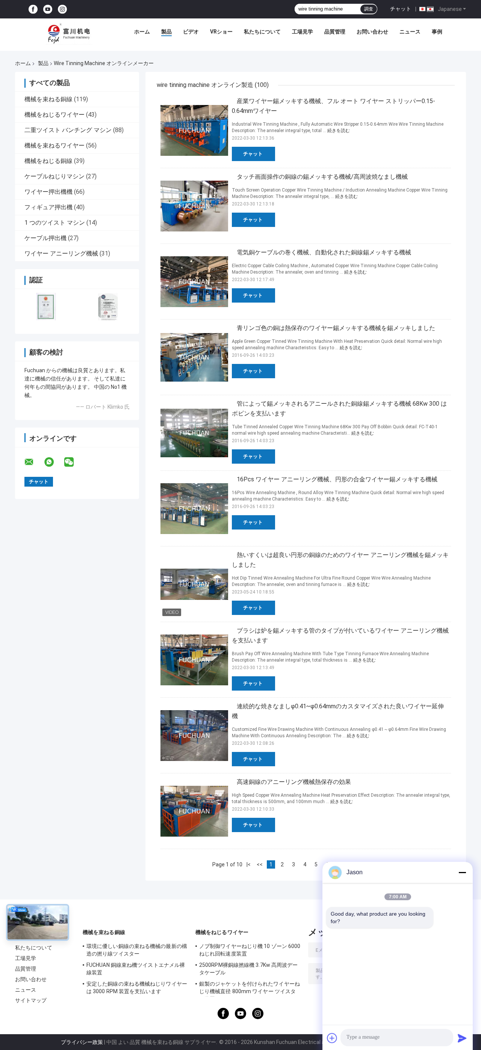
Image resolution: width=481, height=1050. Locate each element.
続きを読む (338, 130)
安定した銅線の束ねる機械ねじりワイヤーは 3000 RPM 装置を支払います (136, 987)
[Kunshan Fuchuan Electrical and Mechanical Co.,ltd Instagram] (62, 9)
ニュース (409, 32)
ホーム (142, 32)
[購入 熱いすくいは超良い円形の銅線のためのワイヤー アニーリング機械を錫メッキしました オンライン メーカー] (194, 584)
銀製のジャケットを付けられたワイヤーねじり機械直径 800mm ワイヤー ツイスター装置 (249, 989)
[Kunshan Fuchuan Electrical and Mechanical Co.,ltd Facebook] (33, 9)
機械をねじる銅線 (48, 160)
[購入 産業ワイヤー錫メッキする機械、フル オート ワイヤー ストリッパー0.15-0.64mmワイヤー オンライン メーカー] (194, 130)
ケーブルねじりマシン (54, 176)
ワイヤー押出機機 (48, 191)
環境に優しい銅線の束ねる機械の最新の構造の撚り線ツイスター (136, 950)
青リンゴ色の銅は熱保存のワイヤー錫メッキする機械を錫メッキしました (336, 328)
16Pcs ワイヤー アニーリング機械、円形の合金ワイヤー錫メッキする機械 (337, 479)
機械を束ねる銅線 (48, 99)
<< (260, 864)
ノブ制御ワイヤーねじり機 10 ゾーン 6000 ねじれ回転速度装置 (249, 950)
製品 (166, 32)
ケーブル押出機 (45, 238)
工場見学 (302, 32)
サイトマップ (31, 1000)
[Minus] (462, 872)
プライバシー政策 (82, 1042)
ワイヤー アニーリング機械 (61, 253)
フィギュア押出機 (48, 207)
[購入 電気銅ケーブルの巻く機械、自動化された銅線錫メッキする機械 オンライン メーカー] (194, 281)
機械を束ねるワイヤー (54, 145)
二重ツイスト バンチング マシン (68, 130)
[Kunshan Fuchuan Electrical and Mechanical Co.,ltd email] (33, 462)
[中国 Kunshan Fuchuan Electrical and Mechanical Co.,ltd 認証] (46, 306)
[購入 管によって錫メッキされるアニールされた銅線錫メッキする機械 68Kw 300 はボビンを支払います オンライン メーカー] (194, 433)
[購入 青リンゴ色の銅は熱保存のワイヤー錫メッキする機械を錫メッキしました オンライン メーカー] (194, 357)
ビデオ (191, 32)
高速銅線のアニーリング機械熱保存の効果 (294, 781)
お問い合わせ (372, 32)
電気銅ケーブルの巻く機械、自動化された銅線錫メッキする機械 (324, 252)
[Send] (462, 1038)
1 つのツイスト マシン (54, 222)
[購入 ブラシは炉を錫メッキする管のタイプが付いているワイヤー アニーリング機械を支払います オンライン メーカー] (194, 660)
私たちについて (262, 32)
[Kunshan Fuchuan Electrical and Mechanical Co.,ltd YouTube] (47, 9)
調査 (368, 9)
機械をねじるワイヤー (54, 114)
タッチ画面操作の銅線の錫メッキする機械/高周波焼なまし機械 (322, 176)
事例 (437, 32)
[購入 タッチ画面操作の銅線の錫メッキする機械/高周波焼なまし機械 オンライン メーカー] (194, 206)
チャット (400, 9)
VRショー (221, 32)
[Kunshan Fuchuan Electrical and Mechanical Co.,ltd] (69, 33)
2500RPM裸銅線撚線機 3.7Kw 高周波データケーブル (248, 968)
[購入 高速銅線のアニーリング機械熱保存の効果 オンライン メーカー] (194, 811)
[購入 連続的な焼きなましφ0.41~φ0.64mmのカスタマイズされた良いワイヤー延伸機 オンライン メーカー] (194, 735)
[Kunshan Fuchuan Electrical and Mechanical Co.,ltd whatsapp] (53, 462)
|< (249, 864)
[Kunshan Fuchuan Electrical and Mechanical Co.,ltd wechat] (73, 462)
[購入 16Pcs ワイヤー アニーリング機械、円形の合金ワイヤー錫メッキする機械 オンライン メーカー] (194, 508)
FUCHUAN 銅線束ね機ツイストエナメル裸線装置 (135, 968)
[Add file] (332, 1038)
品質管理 (334, 32)
